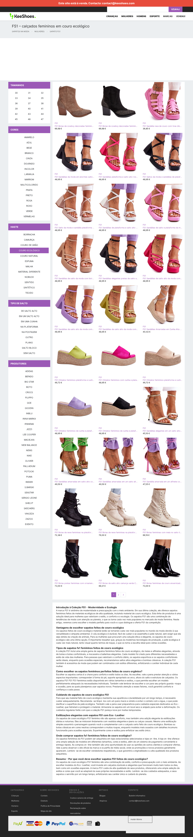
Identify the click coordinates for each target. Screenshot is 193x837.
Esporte (14, 811)
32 (42, 92)
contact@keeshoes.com (118, 3)
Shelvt (29, 503)
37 (29, 103)
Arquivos (103, 801)
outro (29, 337)
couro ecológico (29, 250)
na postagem (29, 332)
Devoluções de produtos (80, 803)
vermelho (29, 216)
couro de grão (29, 245)
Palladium (29, 466)
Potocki (29, 471)
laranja (29, 174)
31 (29, 92)
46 (29, 119)
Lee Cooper (29, 434)
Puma (29, 476)
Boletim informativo (137, 795)
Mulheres (15, 801)
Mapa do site (46, 811)
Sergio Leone (29, 498)
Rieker (29, 482)
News (29, 450)
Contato (44, 795)
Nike (29, 455)
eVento (29, 524)
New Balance (29, 445)
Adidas (29, 371)
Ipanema (29, 424)
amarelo (29, 137)
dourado (29, 163)
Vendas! (180, 16)
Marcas (167, 16)
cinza (29, 158)
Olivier (29, 461)
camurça (29, 239)
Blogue (102, 795)
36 (16, 103)
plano (29, 342)
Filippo (29, 397)
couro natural (29, 256)
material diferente (29, 271)
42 (16, 114)
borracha (29, 234)
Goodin (29, 408)
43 (29, 114)
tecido (29, 293)
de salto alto (29, 311)
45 (16, 119)
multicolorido (29, 184)
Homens (14, 806)
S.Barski (29, 487)
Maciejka (29, 439)
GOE (29, 403)
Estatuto (44, 801)
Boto (29, 387)
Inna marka (29, 418)
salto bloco (29, 348)
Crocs (29, 392)
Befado (29, 376)
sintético (29, 287)
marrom (29, 179)
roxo (29, 206)
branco (29, 153)
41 (42, 108)
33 (16, 98)
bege (29, 148)
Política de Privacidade (50, 806)
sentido (29, 282)
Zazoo (29, 519)
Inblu (29, 413)
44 (42, 114)
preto (29, 195)
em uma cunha (29, 321)
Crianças (15, 795)
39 (16, 108)
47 (42, 119)
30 (16, 92)
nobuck (29, 277)
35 (42, 98)
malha (29, 266)
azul (29, 142)
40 (29, 108)
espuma (29, 261)
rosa (29, 200)
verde (29, 211)
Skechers (29, 508)
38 (42, 103)
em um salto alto (29, 316)
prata (29, 190)
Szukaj (175, 9)
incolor (29, 169)
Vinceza (29, 513)
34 (29, 98)
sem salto (29, 353)
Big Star (29, 381)
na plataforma (29, 326)
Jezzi (29, 429)
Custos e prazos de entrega (81, 798)
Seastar (29, 492)
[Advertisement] (90, 59)
